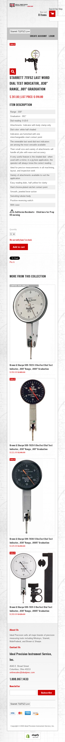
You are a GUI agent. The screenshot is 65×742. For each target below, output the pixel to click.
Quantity (13, 229)
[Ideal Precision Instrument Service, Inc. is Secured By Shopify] (32, 739)
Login (51, 36)
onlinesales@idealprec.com (22, 672)
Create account (38, 36)
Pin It (12, 262)
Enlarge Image (13, 71)
